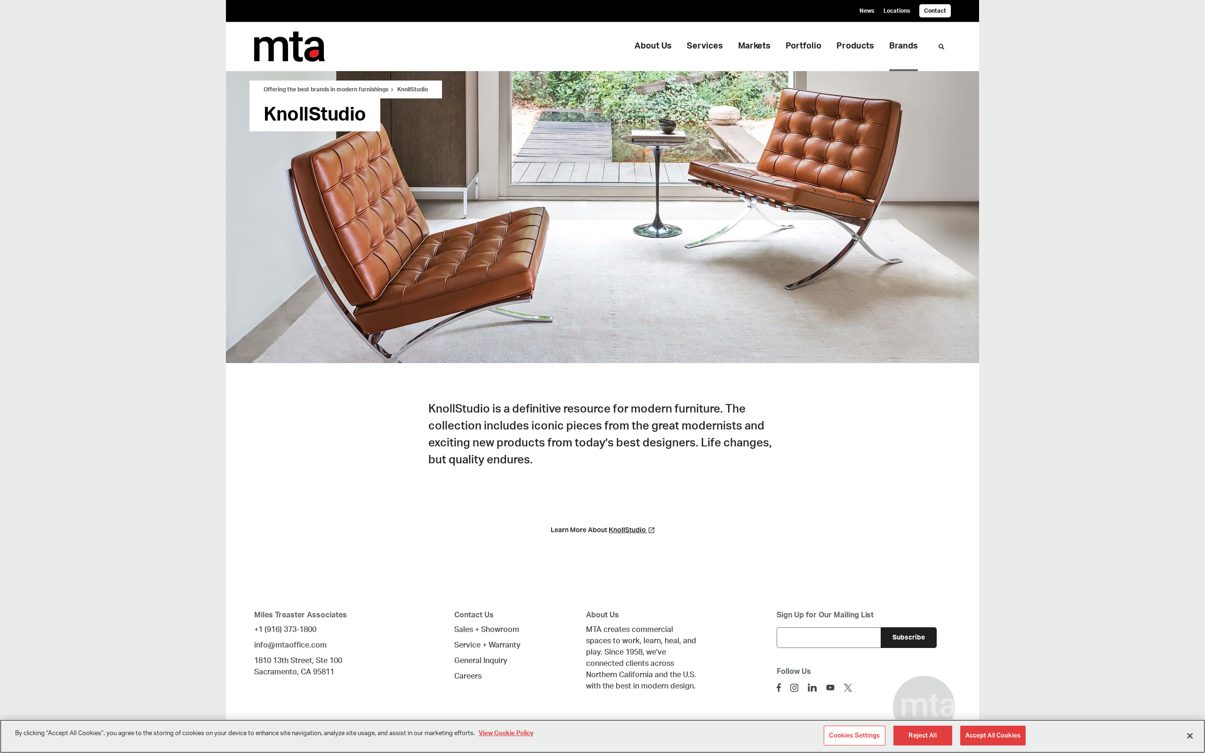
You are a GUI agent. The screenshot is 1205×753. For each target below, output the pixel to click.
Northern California (619, 675)
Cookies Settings (854, 735)
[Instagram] (794, 688)
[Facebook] (779, 687)
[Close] (1190, 735)
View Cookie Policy (506, 733)
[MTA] (301, 47)
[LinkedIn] (812, 687)
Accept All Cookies (992, 735)
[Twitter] (848, 688)
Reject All (922, 735)
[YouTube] (830, 687)
